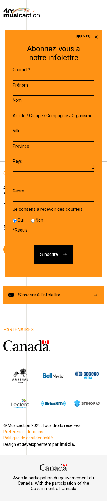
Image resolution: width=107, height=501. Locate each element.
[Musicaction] (21, 12)
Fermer (83, 37)
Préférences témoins (23, 431)
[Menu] (97, 12)
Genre (18, 191)
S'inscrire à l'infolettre (39, 295)
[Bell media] (53, 375)
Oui (21, 220)
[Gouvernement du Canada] (26, 345)
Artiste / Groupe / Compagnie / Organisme (52, 115)
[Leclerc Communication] (20, 403)
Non (39, 220)
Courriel (21, 69)
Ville (17, 130)
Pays (17, 161)
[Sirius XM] (53, 403)
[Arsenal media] (20, 375)
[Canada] (53, 467)
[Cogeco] (86, 375)
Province (21, 146)
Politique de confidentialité (28, 437)
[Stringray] (86, 403)
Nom (17, 100)
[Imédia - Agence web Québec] (67, 444)
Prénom (20, 85)
